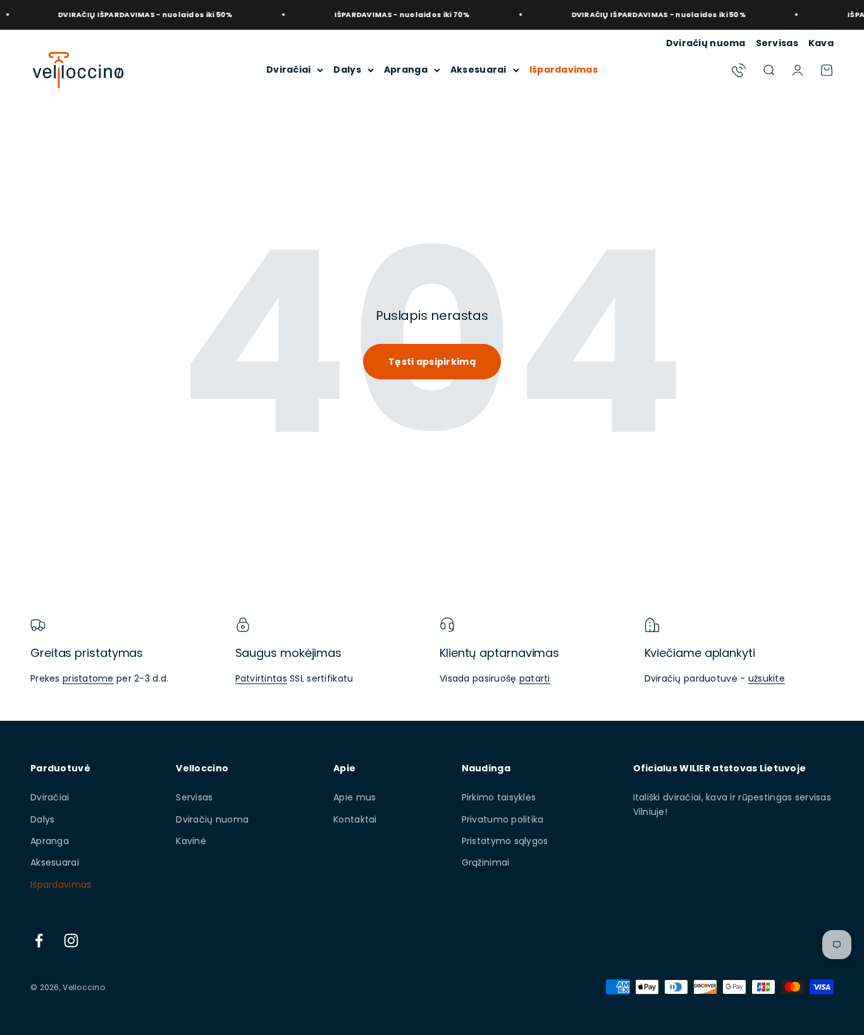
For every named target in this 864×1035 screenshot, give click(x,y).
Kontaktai (355, 819)
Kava (821, 43)
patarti (534, 678)
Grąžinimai (486, 862)
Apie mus (354, 797)
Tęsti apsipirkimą (432, 361)
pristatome (88, 678)
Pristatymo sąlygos (505, 841)
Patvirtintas (261, 678)
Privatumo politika (503, 819)
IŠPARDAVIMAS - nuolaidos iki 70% (387, 14)
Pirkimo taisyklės (499, 797)
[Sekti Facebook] (38, 940)
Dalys (347, 69)
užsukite (766, 678)
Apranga (406, 69)
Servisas (777, 43)
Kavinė (191, 841)
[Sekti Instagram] (71, 940)
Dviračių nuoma (706, 43)
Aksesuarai (478, 69)
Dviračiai (288, 69)
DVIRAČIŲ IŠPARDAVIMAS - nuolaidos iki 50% (131, 14)
